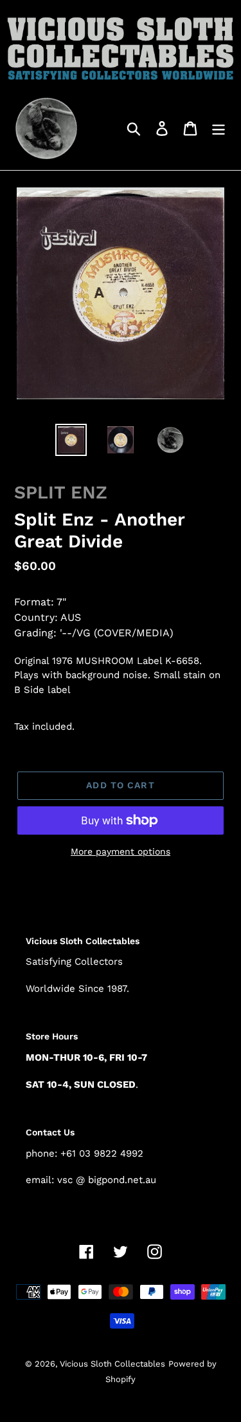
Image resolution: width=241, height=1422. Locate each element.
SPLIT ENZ (60, 492)
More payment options (120, 851)
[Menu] (218, 127)
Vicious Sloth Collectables (112, 1364)
